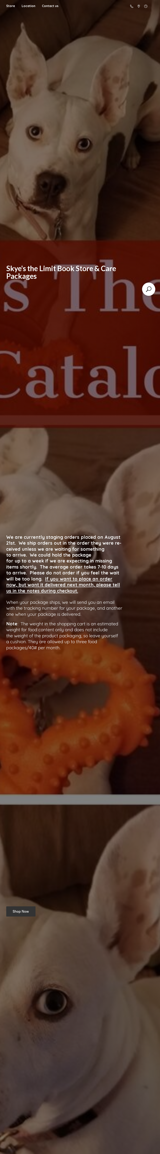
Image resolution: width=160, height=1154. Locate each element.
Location (28, 6)
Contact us (50, 6)
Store (10, 6)
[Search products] (148, 289)
